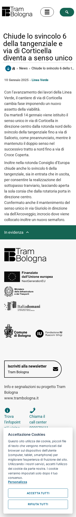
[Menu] (47, 12)
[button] (67, 12)
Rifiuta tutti (38, 504)
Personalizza (17, 482)
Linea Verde (40, 80)
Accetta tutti (38, 493)
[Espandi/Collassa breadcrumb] (8, 68)
